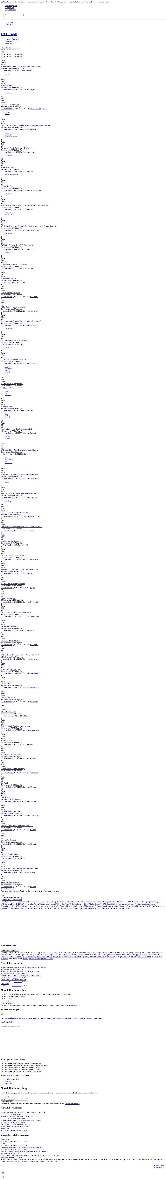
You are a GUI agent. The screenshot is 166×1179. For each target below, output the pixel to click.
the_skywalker (8, 454)
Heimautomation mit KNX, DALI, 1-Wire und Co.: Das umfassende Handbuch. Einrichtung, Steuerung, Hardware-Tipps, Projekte (51, 1018)
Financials (4, 957)
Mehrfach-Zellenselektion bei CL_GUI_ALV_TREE (20, 971)
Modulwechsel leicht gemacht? (12, 384)
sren (31, 573)
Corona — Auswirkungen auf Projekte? (15, 512)
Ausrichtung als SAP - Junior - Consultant (16, 612)
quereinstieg (9, 459)
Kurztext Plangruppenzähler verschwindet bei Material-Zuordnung (24, 1151)
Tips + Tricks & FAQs (46, 953)
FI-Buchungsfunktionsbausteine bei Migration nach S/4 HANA (23, 967)
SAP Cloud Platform (76, 955)
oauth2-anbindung (11, 136)
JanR (13, 1157)
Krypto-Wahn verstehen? (10, 883)
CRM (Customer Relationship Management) (73, 957)
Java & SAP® (6, 955)
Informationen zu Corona (10, 541)
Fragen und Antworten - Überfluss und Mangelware (19, 474)
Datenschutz (160, 1167)
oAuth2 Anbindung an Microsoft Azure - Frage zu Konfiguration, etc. (26, 125)
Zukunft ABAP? (7, 406)
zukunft (7, 372)
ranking (7, 416)
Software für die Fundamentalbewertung (15, 726)
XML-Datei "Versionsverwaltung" (13, 307)
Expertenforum (10, 10)
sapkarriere (8, 463)
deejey (29, 70)
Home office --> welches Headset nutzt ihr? (16, 429)
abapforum (8, 93)
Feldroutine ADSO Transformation (13, 980)
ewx (31, 171)
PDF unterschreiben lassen (10, 293)
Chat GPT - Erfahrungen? (10, 105)
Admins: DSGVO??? (8, 698)
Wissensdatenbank (7, 167)
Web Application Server (139, 955)
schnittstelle (9, 214)
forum (7, 482)
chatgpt (7, 112)
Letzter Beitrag (8, 70)
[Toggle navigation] (110, 2)
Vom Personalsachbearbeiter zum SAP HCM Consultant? (21, 527)
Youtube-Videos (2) (8, 740)
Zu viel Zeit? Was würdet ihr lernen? (14, 359)
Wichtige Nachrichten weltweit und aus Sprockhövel (19, 868)
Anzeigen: (5, 891)
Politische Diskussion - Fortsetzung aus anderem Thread (21, 66)
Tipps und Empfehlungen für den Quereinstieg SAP (19, 569)
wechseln (8, 395)
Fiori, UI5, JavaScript (61, 955)
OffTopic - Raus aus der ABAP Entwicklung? (17, 245)
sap (6, 370)
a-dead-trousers (35, 673)
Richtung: (48, 891)
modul (7, 391)
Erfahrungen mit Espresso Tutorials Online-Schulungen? (21, 321)
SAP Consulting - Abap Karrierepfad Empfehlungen (19, 450)
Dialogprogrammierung (133, 953)
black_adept (34, 230)
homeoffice (8, 438)
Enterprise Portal (125, 955)
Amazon (17, 1026)
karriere (7, 253)
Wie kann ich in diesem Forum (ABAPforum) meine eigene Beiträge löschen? (28, 226)
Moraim (33, 759)
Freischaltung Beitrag (8, 278)
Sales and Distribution (16, 957)
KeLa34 (33, 129)
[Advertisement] (68, 925)
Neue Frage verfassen (9, 950)
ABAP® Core (106, 953)
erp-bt (32, 630)
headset (7, 436)
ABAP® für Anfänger (93, 953)
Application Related (46, 959)
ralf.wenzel (34, 297)
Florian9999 (34, 616)
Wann (32, 517)
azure (7, 133)
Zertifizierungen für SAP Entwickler (14, 264)
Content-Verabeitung (8, 840)
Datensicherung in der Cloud (11, 811)
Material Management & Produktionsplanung (41, 957)
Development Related (31, 959)
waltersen (33, 497)
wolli (13, 1153)
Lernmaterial (9, 8)
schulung (8, 501)
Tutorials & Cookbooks (62, 953)
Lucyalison (34, 325)
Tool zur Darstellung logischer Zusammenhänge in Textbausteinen (24, 205)
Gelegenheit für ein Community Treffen (15, 148)
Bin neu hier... (6, 683)
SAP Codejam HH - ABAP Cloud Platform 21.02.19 (20, 655)
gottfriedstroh (34, 687)
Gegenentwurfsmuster (9, 626)
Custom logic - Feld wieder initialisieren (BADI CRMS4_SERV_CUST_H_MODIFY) (32, 1155)
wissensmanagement (11, 174)
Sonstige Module (109, 957)
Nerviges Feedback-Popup (10, 854)
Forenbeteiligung (7, 85)
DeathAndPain (35, 109)
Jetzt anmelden (7, 1003)
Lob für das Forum (7, 186)
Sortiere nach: (25, 891)
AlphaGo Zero (6, 797)
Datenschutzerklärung (72, 1005)
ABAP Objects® (118, 953)
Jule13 (5, 388)
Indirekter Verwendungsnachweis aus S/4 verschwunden (21, 1147)
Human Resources (96, 957)
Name (4, 998)
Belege (3, 1143)
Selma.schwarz (16, 986)
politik (7, 74)
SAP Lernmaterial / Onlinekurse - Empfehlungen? (18, 493)
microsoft (8, 135)
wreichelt (33, 478)
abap (6, 367)
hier (23, 996)
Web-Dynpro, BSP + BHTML (152, 953)
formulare (8, 213)
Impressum (160, 1165)
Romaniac (33, 433)
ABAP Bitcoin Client (8, 712)
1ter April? (4, 783)
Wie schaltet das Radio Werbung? (13, 769)
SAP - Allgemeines (129, 957)
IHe (31, 410)
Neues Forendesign (8, 598)
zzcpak (32, 872)
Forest (32, 531)
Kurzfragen (149, 957)
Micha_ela (6, 282)
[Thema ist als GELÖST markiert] (21, 641)
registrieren (8, 1075)
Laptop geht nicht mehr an (10, 669)
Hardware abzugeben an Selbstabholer (14, 340)
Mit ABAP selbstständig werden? (13, 584)
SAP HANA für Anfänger (43, 955)
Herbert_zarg (16, 1149)
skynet (7, 114)
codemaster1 (18, 982)
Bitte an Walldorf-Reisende (10, 641)
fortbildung (8, 368)
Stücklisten (5, 984)
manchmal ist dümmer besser (11, 754)
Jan (31, 602)
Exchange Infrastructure (110, 955)
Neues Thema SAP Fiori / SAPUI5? (14, 555)
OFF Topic (9, 34)
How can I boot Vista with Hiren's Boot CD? (17, 826)
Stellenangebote (11, 6)
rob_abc (33, 152)
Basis (151, 955)
